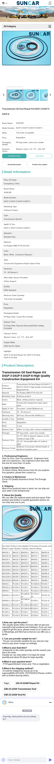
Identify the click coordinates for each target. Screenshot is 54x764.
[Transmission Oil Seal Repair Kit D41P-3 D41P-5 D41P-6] (26, 58)
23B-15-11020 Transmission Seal (20, 689)
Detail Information (14, 164)
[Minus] (50, 702)
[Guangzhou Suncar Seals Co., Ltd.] (28, 3)
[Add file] (3, 760)
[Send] (50, 760)
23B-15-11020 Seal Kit (14, 695)
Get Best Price (14, 156)
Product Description (39, 164)
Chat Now (40, 156)
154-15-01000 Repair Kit (27, 683)
